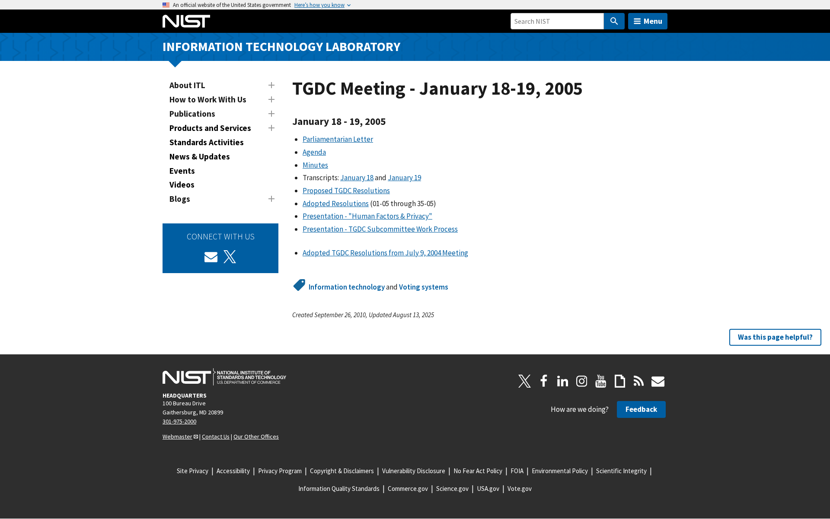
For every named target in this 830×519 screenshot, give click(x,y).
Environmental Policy (560, 471)
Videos (182, 184)
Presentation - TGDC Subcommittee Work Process (380, 229)
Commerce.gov (408, 488)
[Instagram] (581, 381)
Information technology (347, 287)
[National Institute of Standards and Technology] (224, 376)
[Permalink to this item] (391, 121)
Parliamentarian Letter (338, 139)
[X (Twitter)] (229, 256)
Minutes (315, 165)
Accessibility (233, 471)
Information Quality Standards (339, 488)
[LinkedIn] (562, 381)
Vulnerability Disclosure (413, 471)
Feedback (641, 409)
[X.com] (524, 381)
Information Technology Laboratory (281, 46)
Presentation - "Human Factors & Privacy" (367, 216)
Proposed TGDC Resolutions (346, 190)
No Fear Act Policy (477, 471)
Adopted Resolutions (336, 203)
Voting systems (423, 287)
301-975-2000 (179, 421)
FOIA (517, 471)
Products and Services (210, 128)
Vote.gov (520, 488)
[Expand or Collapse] (271, 85)
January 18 (357, 177)
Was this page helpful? (775, 337)
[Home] (186, 21)
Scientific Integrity (621, 471)
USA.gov (488, 488)
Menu (653, 21)
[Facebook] (543, 381)
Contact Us (216, 436)
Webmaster (177, 436)
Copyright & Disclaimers (342, 471)
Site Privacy (192, 471)
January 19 (404, 177)
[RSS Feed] (638, 381)
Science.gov (452, 488)
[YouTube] (600, 381)
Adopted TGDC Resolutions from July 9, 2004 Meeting (385, 253)
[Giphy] (619, 381)
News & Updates (199, 156)
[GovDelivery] (210, 256)
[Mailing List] (657, 381)
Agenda (314, 152)
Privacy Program (280, 471)
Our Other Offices (256, 436)
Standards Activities (206, 142)
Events (182, 171)
